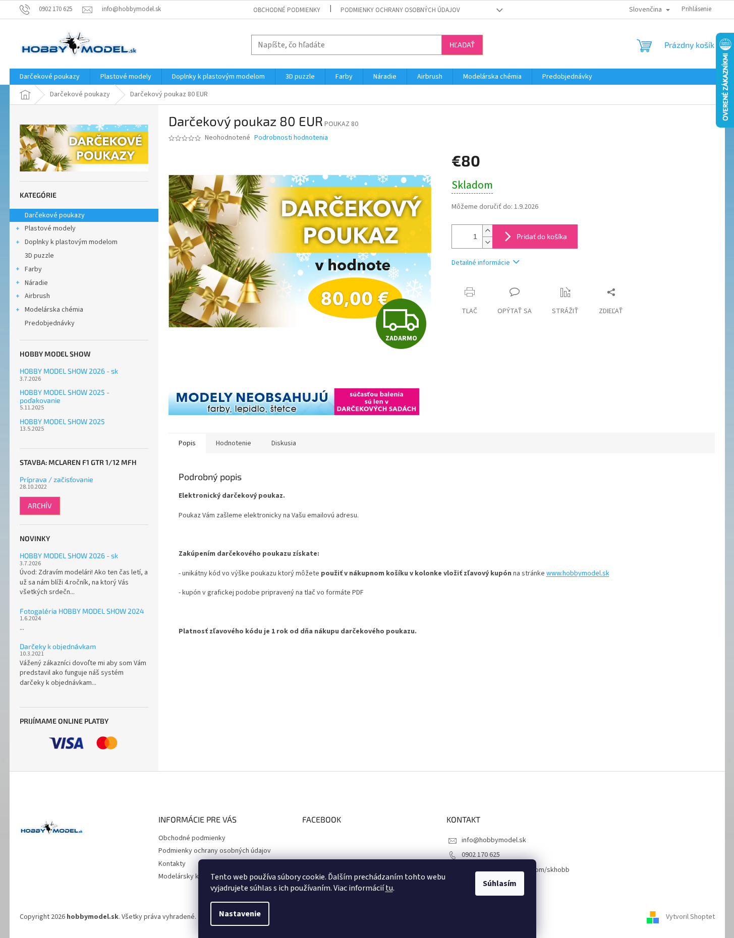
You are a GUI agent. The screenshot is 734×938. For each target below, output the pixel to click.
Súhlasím (500, 883)
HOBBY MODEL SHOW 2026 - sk (69, 371)
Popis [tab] (187, 443)
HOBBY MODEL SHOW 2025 (62, 421)
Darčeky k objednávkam (58, 646)
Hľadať (462, 44)
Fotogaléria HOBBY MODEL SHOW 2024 (82, 611)
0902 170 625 (481, 855)
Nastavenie (240, 913)
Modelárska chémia (54, 310)
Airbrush (37, 296)
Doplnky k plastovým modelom (71, 242)
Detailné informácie (480, 263)
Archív (40, 505)
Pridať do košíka (542, 236)
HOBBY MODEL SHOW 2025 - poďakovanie (64, 396)
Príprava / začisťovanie (56, 479)
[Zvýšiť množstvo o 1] (487, 231)
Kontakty (172, 864)
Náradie (36, 283)
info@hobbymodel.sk (494, 840)
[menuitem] (50, 77)
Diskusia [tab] (283, 443)
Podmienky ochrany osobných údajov (400, 10)
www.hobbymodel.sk (577, 573)
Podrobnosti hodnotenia (291, 138)
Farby (33, 269)
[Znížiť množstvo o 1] (487, 242)
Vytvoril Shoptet (690, 917)
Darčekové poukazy (55, 215)
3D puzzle (39, 256)
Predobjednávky (50, 323)
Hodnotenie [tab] (233, 443)
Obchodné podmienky (286, 10)
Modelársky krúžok (187, 876)
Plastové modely (50, 228)
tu (389, 888)
